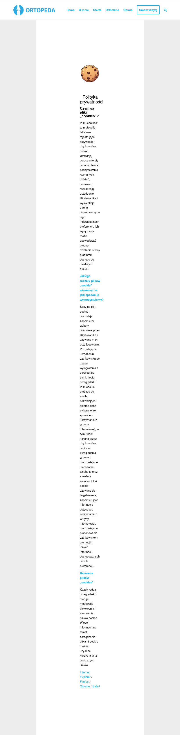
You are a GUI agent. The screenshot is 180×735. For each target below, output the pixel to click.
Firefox (84, 681)
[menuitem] (70, 10)
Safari (96, 686)
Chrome (85, 686)
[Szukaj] (165, 10)
